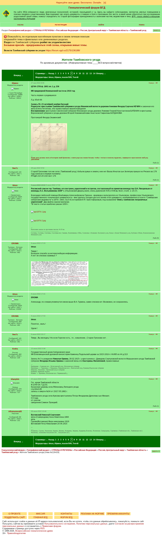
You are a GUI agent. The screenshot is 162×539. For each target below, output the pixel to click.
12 (87, 73)
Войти (101, 25)
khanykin (15, 379)
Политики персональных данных (91, 524)
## (157, 83)
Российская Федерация (67, 30)
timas (51, 77)
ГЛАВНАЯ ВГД (40, 517)
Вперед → (18, 75)
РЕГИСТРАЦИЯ (61, 25)
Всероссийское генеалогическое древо (34, 531)
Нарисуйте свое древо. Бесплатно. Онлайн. (79, 2)
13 (91, 73)
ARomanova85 (15, 411)
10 (80, 73)
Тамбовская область (118, 30)
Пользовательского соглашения (59, 524)
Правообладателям (16, 533)
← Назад (50, 73)
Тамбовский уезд (138, 30)
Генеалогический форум (13, 450)
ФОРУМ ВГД (66, 517)
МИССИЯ (40, 514)
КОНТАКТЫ (66, 514)
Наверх (151, 83)
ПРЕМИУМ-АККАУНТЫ (118, 514)
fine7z (15, 168)
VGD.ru (20, 25)
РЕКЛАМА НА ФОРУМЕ (92, 514)
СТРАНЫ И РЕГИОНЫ (44, 30)
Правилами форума (51, 526)
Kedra (15, 349)
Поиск (141, 25)
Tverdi (75, 77)
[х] (105, 2)
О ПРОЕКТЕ (15, 514)
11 (83, 73)
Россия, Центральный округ (93, 30)
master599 (67, 77)
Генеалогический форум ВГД (87, 7)
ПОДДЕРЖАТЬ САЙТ (14, 517)
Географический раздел (20, 30)
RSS (42, 528)
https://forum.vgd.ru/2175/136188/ (63, 50)
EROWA (15, 243)
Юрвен (58, 77)
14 (94, 73)
